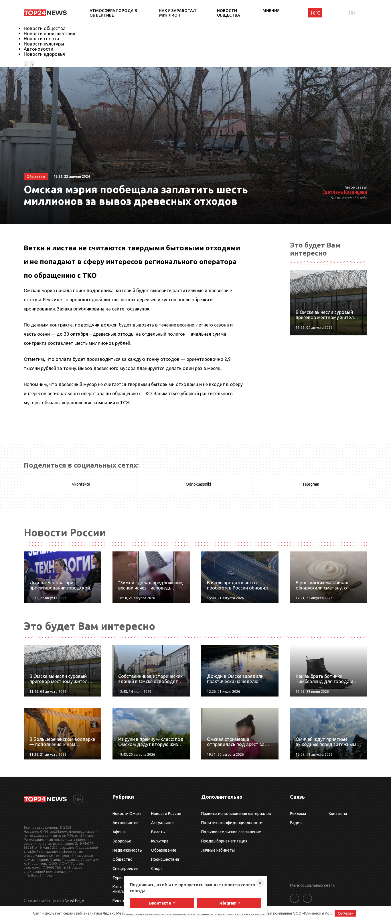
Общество (122, 859)
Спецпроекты (125, 868)
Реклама (298, 813)
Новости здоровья (44, 54)
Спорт (157, 868)
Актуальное (162, 822)
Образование (163, 850)
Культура (159, 841)
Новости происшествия (49, 33)
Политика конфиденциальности (231, 822)
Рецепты (120, 900)
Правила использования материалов (236, 813)
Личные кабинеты (218, 850)
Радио (296, 822)
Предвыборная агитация (224, 841)
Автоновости (38, 49)
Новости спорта (41, 38)
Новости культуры (44, 43)
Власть (158, 832)
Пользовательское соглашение (231, 832)
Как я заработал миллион (177, 12)
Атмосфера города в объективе (113, 12)
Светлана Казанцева (344, 192)
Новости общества (228, 12)
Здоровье (121, 841)
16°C (315, 12)
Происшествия (165, 859)
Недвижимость (127, 850)
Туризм (119, 877)
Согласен (346, 913)
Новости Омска (126, 813)
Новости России (166, 813)
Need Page (74, 900)
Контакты (338, 813)
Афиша (119, 832)
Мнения (271, 10)
